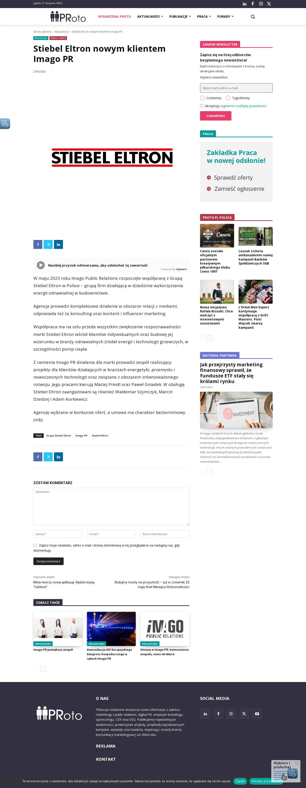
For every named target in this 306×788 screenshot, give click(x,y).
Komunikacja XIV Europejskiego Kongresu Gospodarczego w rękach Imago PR (109, 654)
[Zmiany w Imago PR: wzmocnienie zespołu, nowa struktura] (164, 629)
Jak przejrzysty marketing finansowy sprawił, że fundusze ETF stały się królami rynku (231, 372)
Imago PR (81, 435)
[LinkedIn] (244, 4)
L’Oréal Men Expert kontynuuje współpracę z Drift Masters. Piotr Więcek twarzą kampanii (254, 317)
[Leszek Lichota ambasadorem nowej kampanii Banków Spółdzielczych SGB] (256, 236)
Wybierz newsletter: (214, 77)
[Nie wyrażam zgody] (300, 781)
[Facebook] (252, 4)
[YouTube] (257, 713)
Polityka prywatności (266, 781)
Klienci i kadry (58, 38)
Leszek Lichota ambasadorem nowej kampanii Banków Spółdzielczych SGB (256, 257)
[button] (252, 16)
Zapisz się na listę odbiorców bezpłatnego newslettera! (225, 57)
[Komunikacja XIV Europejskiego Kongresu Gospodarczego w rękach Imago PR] (111, 629)
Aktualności (61, 32)
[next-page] (43, 668)
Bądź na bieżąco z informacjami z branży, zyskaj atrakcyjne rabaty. (232, 68)
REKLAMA (105, 746)
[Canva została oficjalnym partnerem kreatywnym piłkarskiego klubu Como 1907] (217, 236)
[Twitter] (269, 4)
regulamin (227, 106)
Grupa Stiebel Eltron (58, 435)
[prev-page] (36, 668)
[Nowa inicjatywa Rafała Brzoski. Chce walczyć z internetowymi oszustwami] (217, 291)
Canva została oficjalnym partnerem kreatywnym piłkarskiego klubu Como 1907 (215, 261)
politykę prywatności (252, 106)
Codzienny (213, 98)
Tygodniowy (241, 98)
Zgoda (240, 781)
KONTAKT (106, 759)
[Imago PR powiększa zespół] (57, 629)
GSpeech (181, 269)
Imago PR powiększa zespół (53, 649)
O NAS (102, 698)
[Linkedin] (58, 244)
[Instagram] (260, 4)
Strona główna (42, 32)
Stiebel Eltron (100, 435)
